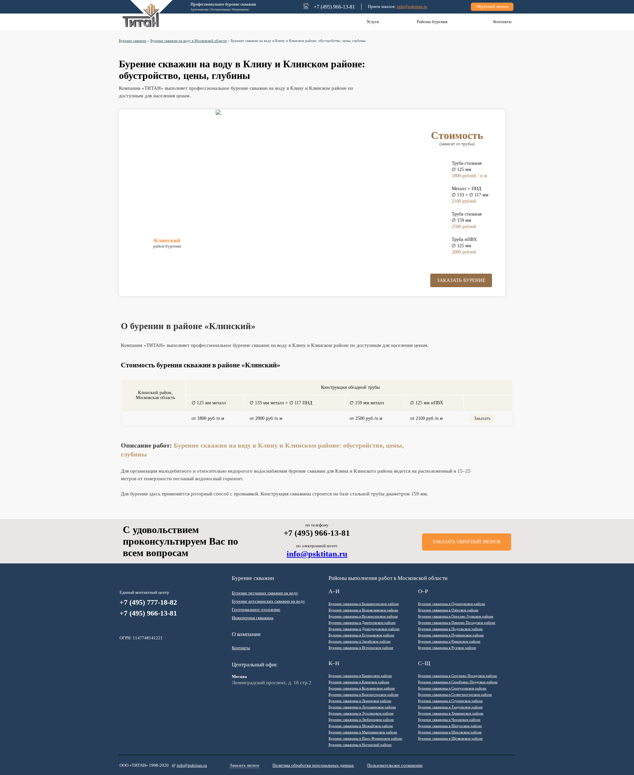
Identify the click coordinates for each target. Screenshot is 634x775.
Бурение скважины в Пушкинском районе (451, 635)
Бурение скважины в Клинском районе (359, 682)
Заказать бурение (461, 280)
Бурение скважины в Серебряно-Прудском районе (458, 682)
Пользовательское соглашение (395, 765)
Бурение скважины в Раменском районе (449, 641)
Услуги (373, 21)
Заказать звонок (244, 765)
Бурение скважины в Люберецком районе (361, 720)
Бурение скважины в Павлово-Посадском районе (456, 622)
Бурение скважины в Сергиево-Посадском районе (457, 676)
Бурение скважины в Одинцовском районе (451, 604)
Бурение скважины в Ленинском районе (360, 701)
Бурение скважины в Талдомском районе (450, 707)
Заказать (482, 418)
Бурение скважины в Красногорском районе (364, 694)
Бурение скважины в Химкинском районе (450, 713)
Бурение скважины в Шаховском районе (450, 732)
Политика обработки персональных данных (313, 765)
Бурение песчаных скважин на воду (265, 592)
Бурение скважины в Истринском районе (361, 648)
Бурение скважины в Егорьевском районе (361, 635)
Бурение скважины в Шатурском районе (450, 726)
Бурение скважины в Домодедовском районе (364, 629)
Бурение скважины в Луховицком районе (361, 713)
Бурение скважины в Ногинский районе (360, 745)
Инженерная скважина (252, 617)
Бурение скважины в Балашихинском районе (364, 604)
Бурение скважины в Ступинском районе (450, 701)
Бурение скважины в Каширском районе (360, 676)
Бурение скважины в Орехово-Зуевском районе (455, 616)
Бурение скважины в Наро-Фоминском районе (365, 738)
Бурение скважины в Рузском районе (447, 648)
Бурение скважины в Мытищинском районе (363, 732)
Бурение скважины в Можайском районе (361, 726)
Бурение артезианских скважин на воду (268, 601)
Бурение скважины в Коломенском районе (362, 688)
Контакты (502, 21)
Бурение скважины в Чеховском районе (449, 720)
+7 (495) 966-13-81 (148, 613)
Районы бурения (432, 21)
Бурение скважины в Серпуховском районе (452, 688)
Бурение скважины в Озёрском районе (448, 610)
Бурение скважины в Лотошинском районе (362, 707)
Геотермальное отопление (256, 609)
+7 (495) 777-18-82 (148, 602)
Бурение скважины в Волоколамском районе (363, 610)
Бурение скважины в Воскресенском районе (363, 616)
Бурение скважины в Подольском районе (450, 629)
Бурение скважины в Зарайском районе (360, 641)
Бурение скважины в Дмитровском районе (362, 622)
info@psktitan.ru (412, 6)
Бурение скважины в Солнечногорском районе (455, 694)
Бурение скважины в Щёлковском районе (450, 738)
